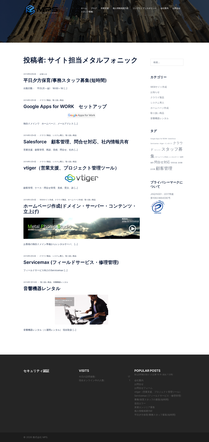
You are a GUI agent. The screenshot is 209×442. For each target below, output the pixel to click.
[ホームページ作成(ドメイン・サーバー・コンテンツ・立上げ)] (81, 228)
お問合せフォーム (143, 388)
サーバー (157, 150)
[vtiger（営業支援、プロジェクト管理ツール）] (82, 178)
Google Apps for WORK (158, 139)
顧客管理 (164, 168)
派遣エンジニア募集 (144, 407)
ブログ (94, 8)
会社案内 (164, 8)
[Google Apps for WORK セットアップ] (81, 115)
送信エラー (140, 403)
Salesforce (172, 139)
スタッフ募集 (87, 11)
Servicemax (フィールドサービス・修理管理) (71, 262)
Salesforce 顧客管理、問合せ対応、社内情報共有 (76, 141)
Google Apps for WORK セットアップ (65, 106)
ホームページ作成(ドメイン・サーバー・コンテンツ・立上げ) (80, 208)
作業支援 (105, 8)
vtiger (162, 143)
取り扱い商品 (58, 100)
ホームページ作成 (75, 200)
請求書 (152, 169)
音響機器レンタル (60, 282)
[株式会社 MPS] (41, 9)
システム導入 (58, 135)
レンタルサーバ (173, 157)
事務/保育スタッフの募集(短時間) (151, 399)
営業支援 (174, 163)
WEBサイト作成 (46, 200)
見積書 (180, 163)
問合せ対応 (162, 162)
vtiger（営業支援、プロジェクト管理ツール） (71, 168)
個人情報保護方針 (121, 8)
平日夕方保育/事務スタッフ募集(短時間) (65, 80)
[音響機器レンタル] (81, 309)
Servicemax (154, 143)
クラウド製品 (45, 100)
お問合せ (176, 8)
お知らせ (43, 74)
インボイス (168, 143)
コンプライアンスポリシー (145, 8)
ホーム (84, 8)
